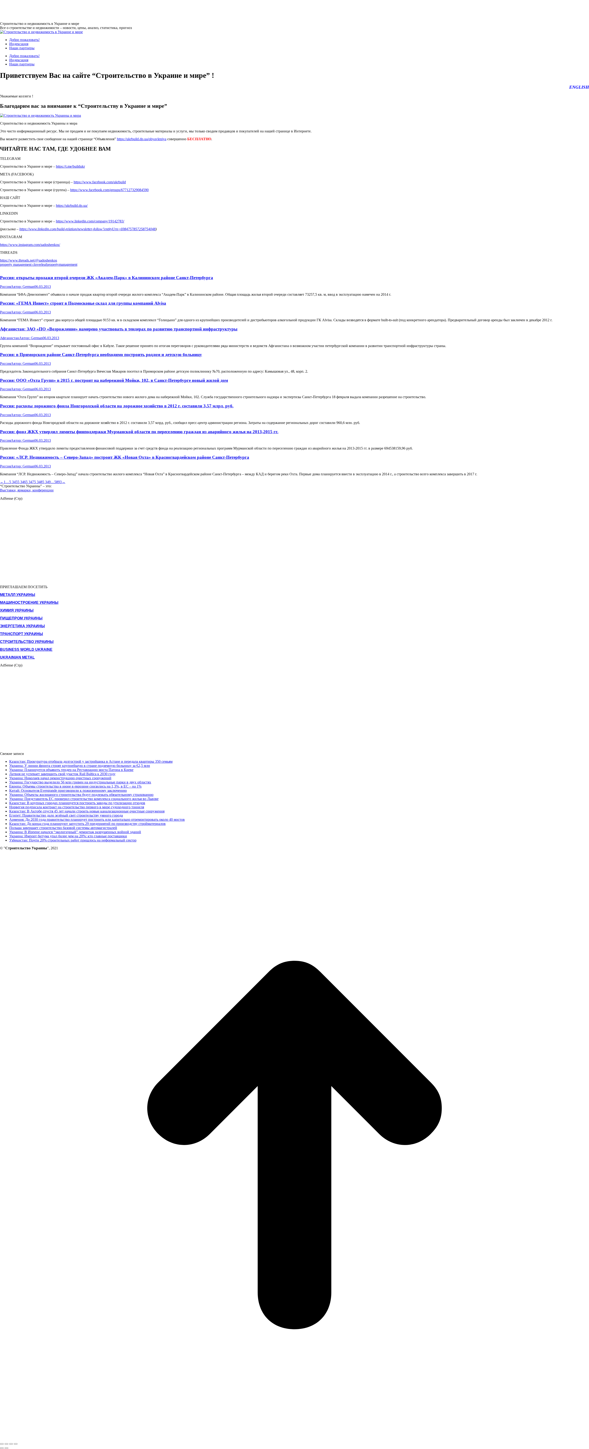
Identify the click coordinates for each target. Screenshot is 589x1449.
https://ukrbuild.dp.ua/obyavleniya (141, 139)
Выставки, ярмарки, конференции (27, 490)
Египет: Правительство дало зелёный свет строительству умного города (66, 815)
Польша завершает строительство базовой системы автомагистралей (63, 828)
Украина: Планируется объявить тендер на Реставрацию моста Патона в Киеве (71, 770)
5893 (58, 482)
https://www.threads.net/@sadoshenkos (28, 260)
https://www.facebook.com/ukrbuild (100, 182)
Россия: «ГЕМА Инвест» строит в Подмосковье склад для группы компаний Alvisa (83, 303)
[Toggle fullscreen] (11, 1444)
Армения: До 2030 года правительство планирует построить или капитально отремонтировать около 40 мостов (97, 819)
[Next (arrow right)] (6, 1448)
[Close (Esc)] (2, 1444)
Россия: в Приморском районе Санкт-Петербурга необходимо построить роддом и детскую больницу (101, 354)
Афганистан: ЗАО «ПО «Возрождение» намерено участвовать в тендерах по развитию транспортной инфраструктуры (118, 329)
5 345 (13, 482)
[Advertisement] (83, 10)
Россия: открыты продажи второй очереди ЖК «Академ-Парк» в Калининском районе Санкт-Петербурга (106, 277)
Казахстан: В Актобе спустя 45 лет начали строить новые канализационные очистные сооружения (87, 811)
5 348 (38, 482)
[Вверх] (294, 1438)
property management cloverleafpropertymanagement (38, 264)
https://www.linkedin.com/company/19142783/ (90, 221)
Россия (5, 287)
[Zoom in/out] (15, 1444)
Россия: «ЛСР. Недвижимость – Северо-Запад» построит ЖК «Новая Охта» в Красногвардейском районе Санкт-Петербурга (124, 457)
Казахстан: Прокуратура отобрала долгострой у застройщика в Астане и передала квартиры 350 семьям (91, 761)
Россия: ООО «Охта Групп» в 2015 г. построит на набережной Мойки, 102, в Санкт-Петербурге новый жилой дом (114, 380)
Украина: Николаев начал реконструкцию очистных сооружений (60, 778)
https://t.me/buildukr (70, 166)
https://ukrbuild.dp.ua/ (72, 205)
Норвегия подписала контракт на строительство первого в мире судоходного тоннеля (76, 807)
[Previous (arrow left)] (2, 1448)
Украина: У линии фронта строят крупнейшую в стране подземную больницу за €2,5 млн (79, 766)
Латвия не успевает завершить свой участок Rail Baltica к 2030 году (62, 774)
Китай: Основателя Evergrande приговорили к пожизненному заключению (68, 790)
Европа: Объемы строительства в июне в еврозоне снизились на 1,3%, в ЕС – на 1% (75, 786)
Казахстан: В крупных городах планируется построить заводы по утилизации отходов (77, 803)
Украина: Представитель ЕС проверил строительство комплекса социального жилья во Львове (84, 799)
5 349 (46, 482)
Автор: (22, 287)
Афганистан (9, 338)
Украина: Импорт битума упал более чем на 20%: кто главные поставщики (68, 836)
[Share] (6, 1444)
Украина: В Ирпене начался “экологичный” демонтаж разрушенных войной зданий (75, 832)
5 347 (30, 482)
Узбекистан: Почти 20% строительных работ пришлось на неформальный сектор (72, 840)
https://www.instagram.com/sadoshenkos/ (30, 245)
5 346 (21, 482)
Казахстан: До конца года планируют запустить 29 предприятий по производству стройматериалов (87, 824)
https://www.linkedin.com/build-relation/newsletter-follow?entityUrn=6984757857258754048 (87, 229)
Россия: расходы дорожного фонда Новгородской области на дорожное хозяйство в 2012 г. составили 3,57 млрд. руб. (117, 405)
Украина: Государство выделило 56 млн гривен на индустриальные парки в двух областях (80, 782)
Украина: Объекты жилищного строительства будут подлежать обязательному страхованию (81, 795)
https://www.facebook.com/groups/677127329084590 (109, 190)
